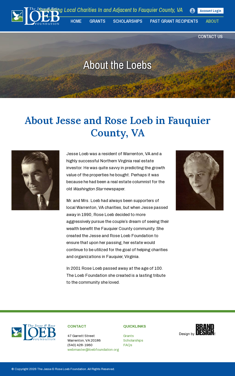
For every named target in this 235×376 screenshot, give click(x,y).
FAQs (127, 345)
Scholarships (133, 340)
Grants (128, 336)
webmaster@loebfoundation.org (93, 349)
